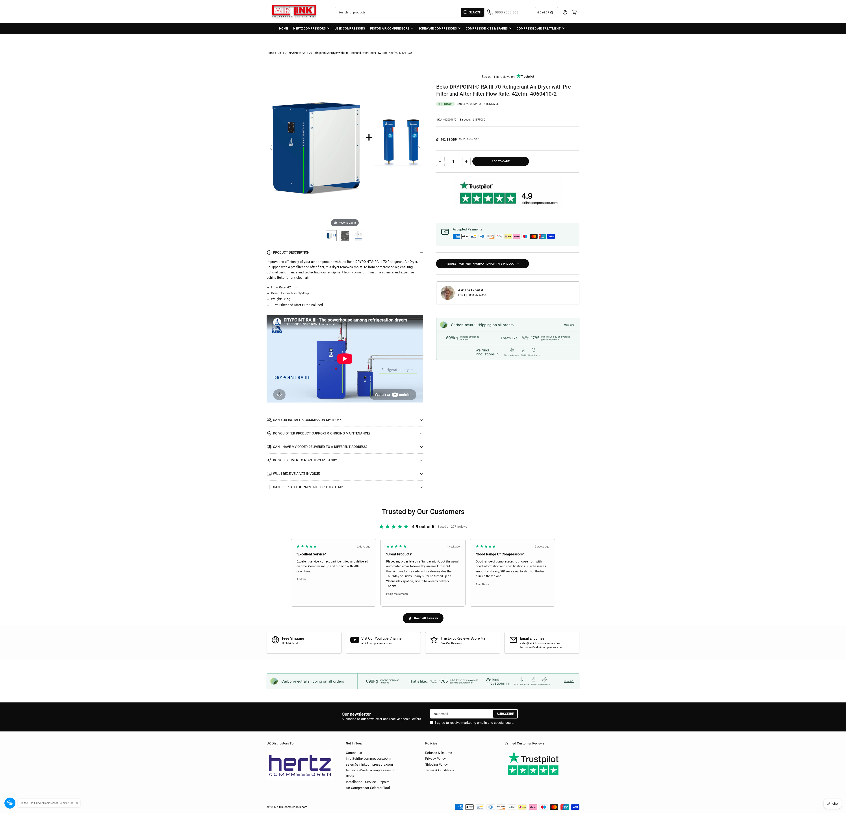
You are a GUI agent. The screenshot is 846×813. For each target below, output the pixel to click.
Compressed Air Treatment (539, 28)
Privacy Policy (435, 759)
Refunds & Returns (438, 753)
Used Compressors (350, 28)
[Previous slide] (271, 147)
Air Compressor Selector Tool (368, 788)
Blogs (350, 776)
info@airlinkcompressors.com (368, 759)
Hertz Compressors (309, 28)
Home (283, 28)
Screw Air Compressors (437, 28)
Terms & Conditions (439, 770)
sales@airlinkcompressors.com (540, 643)
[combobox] (409, 12)
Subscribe (505, 714)
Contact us (354, 753)
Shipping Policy (436, 765)
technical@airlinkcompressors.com (542, 647)
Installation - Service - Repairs (368, 782)
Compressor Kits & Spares (487, 28)
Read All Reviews (426, 618)
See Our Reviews (451, 643)
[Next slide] (418, 147)
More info (569, 324)
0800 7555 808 (477, 295)
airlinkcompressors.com (376, 643)
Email (462, 295)
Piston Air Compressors (389, 28)
